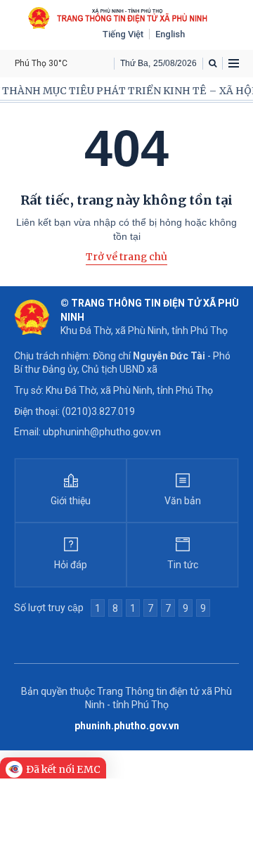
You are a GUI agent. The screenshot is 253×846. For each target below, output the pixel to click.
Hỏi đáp (70, 564)
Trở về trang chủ (126, 256)
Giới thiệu (71, 500)
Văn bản (182, 500)
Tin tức (182, 564)
